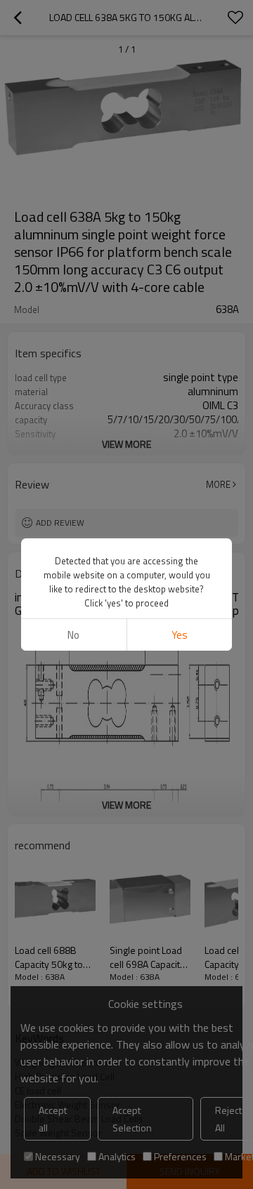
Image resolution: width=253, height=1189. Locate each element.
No (73, 635)
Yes (179, 635)
